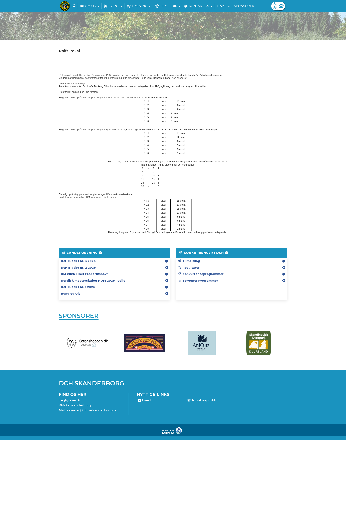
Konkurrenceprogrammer (203, 274)
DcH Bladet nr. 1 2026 (78, 287)
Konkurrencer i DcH (204, 253)
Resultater (191, 267)
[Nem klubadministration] (173, 433)
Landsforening (82, 253)
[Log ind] (280, 6)
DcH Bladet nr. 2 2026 (78, 267)
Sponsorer (79, 315)
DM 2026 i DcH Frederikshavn (85, 274)
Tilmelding (191, 261)
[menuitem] (65, 6)
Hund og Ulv (70, 293)
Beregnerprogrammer (200, 280)
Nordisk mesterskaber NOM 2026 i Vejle (93, 280)
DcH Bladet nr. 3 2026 (78, 261)
